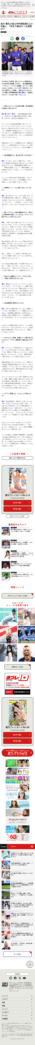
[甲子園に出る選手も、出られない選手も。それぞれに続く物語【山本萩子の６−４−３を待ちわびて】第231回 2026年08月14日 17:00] (8, 653)
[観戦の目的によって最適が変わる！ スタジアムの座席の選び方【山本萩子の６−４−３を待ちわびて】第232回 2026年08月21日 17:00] (26, 616)
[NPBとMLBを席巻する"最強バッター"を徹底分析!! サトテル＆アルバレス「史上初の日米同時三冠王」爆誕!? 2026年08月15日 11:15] (26, 634)
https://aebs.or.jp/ (14, 991)
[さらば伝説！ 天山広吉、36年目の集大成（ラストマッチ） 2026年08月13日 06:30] (26, 653)
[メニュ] (32, 12)
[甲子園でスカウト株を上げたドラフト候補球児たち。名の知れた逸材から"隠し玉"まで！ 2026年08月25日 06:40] (8, 616)
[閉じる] (33, 5)
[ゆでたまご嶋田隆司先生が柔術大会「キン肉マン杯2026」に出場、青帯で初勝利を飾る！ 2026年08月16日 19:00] (8, 634)
